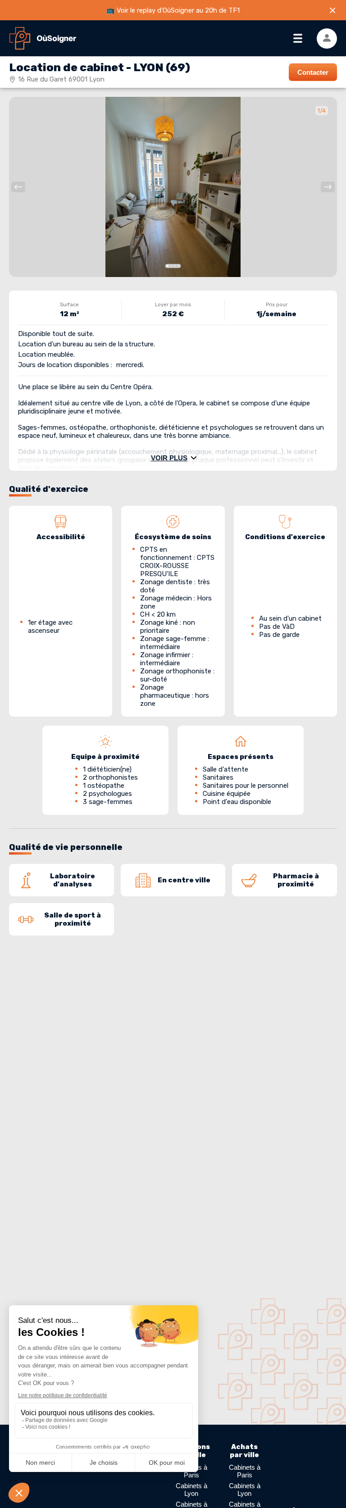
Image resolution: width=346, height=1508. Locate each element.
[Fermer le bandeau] (332, 10)
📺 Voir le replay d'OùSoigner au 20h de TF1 (173, 10)
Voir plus (169, 458)
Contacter (312, 72)
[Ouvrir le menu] (297, 38)
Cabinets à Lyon (191, 1489)
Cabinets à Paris (244, 1471)
